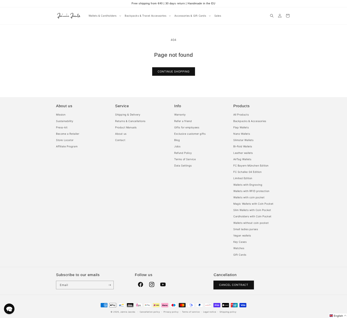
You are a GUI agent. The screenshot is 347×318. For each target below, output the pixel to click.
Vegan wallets (242, 235)
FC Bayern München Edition (251, 165)
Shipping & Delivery (127, 114)
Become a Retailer (67, 133)
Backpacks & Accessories (249, 121)
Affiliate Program (67, 146)
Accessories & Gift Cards (190, 15)
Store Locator (65, 140)
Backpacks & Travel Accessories (145, 15)
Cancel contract (233, 285)
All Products (241, 114)
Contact (120, 140)
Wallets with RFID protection (251, 191)
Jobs (177, 146)
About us (121, 133)
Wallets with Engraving (247, 184)
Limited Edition (242, 178)
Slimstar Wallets (243, 140)
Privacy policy (171, 312)
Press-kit (61, 127)
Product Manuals (126, 127)
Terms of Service (185, 159)
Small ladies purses (245, 229)
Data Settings (183, 165)
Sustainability (64, 121)
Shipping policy (228, 312)
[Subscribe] (109, 285)
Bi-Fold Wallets (242, 146)
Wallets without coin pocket (251, 222)
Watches (238, 248)
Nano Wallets (241, 133)
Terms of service (191, 312)
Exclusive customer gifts (189, 133)
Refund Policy (183, 152)
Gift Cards (239, 254)
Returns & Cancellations (130, 121)
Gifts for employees (186, 127)
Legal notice (209, 312)
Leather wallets (243, 152)
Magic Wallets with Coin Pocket (253, 203)
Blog (177, 140)
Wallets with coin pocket (248, 197)
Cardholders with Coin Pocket (252, 216)
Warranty (180, 114)
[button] (104, 15)
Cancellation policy (150, 312)
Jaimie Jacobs (127, 312)
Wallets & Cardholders (103, 15)
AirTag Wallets (242, 159)
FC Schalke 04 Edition (247, 171)
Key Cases (240, 241)
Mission (60, 114)
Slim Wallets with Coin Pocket (252, 210)
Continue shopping (174, 71)
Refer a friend (183, 121)
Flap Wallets (241, 127)
